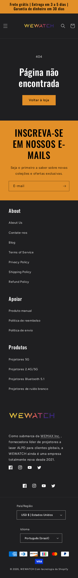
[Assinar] (64, 186)
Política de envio (21, 330)
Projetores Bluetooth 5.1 (26, 379)
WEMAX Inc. (50, 436)
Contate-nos (18, 233)
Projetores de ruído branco (28, 389)
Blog (12, 242)
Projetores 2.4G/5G (23, 369)
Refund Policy (19, 282)
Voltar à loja (39, 100)
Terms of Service (21, 252)
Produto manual (20, 311)
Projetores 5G (19, 359)
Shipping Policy (20, 272)
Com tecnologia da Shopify (51, 569)
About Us (16, 223)
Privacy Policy (19, 262)
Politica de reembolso (25, 320)
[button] (5, 26)
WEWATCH (27, 569)
